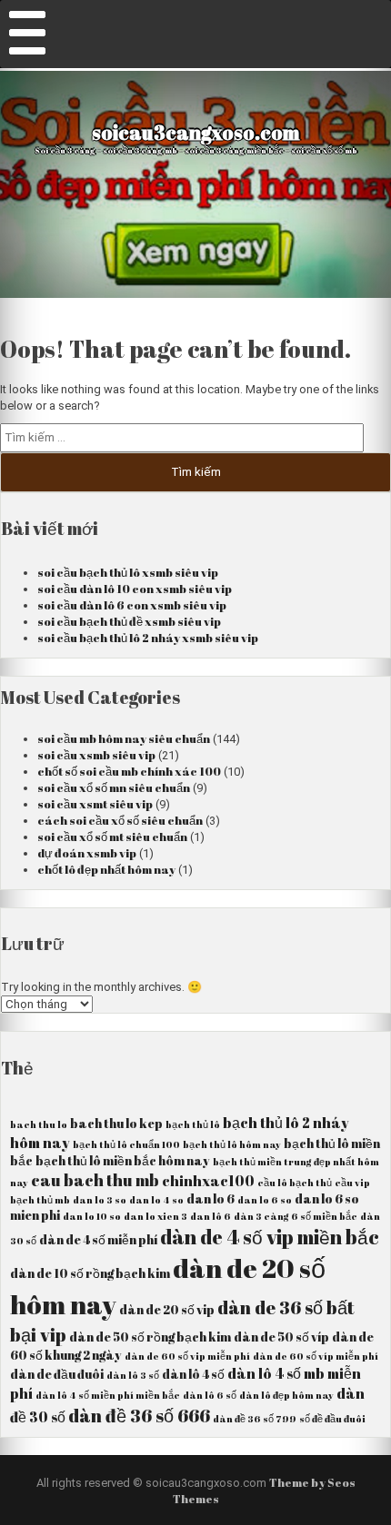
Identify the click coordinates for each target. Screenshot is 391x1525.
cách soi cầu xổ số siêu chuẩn (120, 820)
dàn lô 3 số (132, 1375)
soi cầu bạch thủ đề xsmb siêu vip (129, 621)
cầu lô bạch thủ (294, 1182)
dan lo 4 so (156, 1199)
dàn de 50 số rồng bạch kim (150, 1337)
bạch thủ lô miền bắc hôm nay (122, 1161)
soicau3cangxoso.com (195, 132)
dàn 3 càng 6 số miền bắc (295, 1216)
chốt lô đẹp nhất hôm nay (106, 869)
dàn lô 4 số (193, 1374)
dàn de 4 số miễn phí (98, 1240)
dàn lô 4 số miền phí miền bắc (107, 1395)
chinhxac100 (208, 1181)
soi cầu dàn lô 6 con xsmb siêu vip (131, 605)
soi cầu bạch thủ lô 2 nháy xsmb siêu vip (147, 637)
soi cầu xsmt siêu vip (95, 804)
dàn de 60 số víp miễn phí (315, 1356)
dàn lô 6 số (209, 1395)
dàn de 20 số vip (167, 1310)
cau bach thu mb (95, 1180)
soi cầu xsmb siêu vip (96, 755)
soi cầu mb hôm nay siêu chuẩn (123, 738)
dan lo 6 (210, 1199)
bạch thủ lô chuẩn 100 (126, 1144)
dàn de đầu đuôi (57, 1374)
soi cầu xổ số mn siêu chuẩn (113, 787)
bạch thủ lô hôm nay (232, 1144)
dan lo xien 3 (155, 1216)
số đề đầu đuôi (332, 1418)
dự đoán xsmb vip (86, 853)
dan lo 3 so (99, 1199)
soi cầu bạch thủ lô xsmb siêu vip (127, 572)
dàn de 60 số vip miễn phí (187, 1356)
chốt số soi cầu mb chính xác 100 (129, 771)
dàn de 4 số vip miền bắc (269, 1236)
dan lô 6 (210, 1216)
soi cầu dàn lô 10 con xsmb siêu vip (134, 588)
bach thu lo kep (116, 1123)
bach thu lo (38, 1124)
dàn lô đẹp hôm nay (286, 1395)
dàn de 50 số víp (281, 1337)
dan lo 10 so (92, 1216)
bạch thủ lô (192, 1124)
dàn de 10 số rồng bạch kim (90, 1273)
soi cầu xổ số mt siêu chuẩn (112, 836)
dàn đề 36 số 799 (254, 1418)
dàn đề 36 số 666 (139, 1415)
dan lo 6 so (264, 1199)
